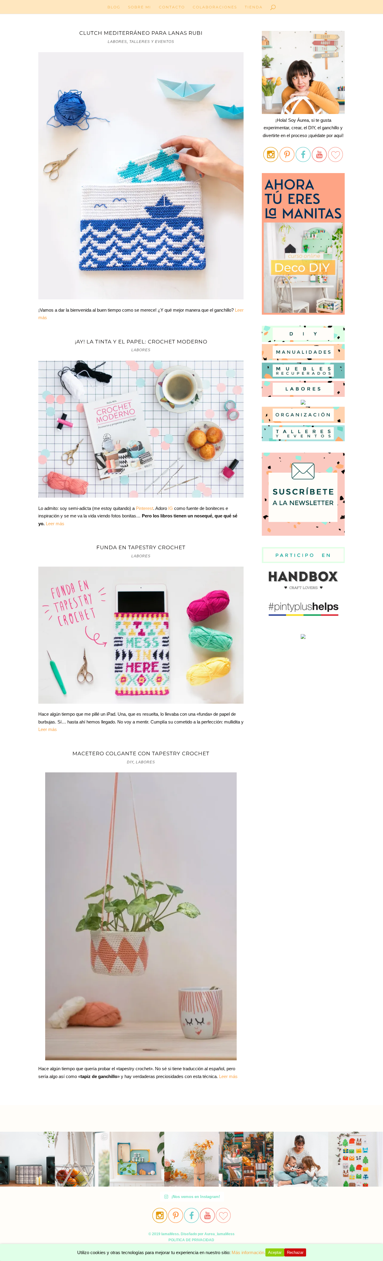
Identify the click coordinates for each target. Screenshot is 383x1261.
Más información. (248, 1252)
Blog (113, 7)
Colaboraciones (215, 7)
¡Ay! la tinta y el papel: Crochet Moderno (141, 341)
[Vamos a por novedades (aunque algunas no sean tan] (82, 1159)
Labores (117, 42)
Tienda (254, 7)
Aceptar (275, 1252)
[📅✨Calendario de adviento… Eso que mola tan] (355, 1159)
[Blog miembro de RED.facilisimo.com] (303, 638)
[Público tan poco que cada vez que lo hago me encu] (137, 1159)
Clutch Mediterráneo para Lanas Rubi (141, 33)
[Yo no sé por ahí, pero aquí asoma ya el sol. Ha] (27, 1159)
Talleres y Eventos (151, 42)
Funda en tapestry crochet (141, 547)
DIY (130, 762)
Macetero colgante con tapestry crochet (140, 753)
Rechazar (295, 1252)
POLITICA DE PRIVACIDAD (191, 1240)
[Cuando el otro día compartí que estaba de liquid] (246, 1159)
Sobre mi (139, 7)
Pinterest (144, 508)
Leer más (54, 523)
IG (170, 508)
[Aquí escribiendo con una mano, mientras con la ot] (191, 1159)
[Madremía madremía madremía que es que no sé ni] (300, 1159)
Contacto (172, 7)
